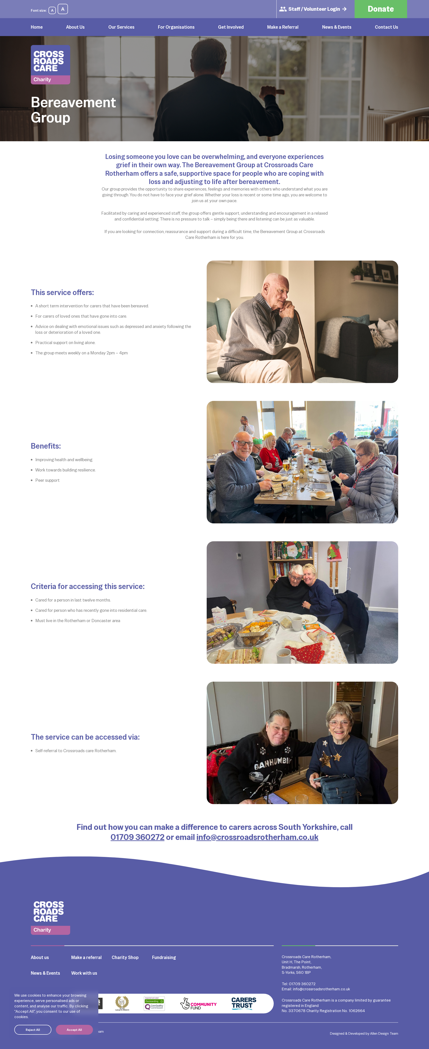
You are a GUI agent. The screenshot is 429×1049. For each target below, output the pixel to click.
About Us (75, 27)
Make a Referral (283, 27)
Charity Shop (125, 957)
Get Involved (231, 27)
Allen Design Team (384, 1033)
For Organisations (176, 27)
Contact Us (386, 27)
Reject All (33, 1030)
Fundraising (164, 957)
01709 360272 (137, 837)
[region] (53, 1013)
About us (40, 957)
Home (37, 27)
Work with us (84, 973)
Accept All (74, 1030)
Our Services (121, 27)
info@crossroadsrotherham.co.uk (257, 837)
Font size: (39, 10)
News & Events (336, 27)
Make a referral (86, 957)
